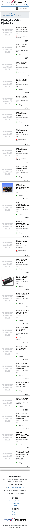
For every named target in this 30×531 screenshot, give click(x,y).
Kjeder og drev (13, 14)
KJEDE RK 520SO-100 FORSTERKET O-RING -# (22, 168)
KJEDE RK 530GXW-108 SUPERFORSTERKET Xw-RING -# (22, 186)
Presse (15, 505)
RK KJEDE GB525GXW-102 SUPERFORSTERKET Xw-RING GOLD (22, 435)
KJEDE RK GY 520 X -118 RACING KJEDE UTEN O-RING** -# (22, 452)
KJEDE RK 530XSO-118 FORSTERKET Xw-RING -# (22, 348)
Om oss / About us (15, 501)
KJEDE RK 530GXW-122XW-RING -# (22, 241)
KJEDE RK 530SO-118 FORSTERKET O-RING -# (22, 260)
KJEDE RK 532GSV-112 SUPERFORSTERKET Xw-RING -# (22, 366)
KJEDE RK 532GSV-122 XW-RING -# (22, 398)
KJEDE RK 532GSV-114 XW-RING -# (22, 383)
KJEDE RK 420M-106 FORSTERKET (22, 28)
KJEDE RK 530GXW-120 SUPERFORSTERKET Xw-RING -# (22, 224)
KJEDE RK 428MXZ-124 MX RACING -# (21, 130)
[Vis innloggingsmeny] (28, 1)
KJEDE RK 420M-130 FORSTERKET (22, 97)
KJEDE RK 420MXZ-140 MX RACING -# (21, 113)
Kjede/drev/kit (8, 16)
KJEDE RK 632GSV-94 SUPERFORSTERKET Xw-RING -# (22, 416)
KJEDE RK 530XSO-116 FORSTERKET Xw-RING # (22, 329)
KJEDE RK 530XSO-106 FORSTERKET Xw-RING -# (22, 312)
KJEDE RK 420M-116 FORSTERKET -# (22, 63)
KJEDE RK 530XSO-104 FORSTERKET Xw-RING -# (22, 295)
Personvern (15, 514)
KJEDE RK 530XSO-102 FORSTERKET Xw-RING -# (22, 277)
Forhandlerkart (15, 503)
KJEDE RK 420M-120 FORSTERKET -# (22, 80)
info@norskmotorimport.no (16, 487)
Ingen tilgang (23, 8)
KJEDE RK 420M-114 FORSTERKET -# (22, 46)
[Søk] (27, 4)
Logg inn (15, 512)
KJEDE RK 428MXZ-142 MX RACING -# (21, 149)
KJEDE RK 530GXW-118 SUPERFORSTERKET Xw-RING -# (22, 205)
